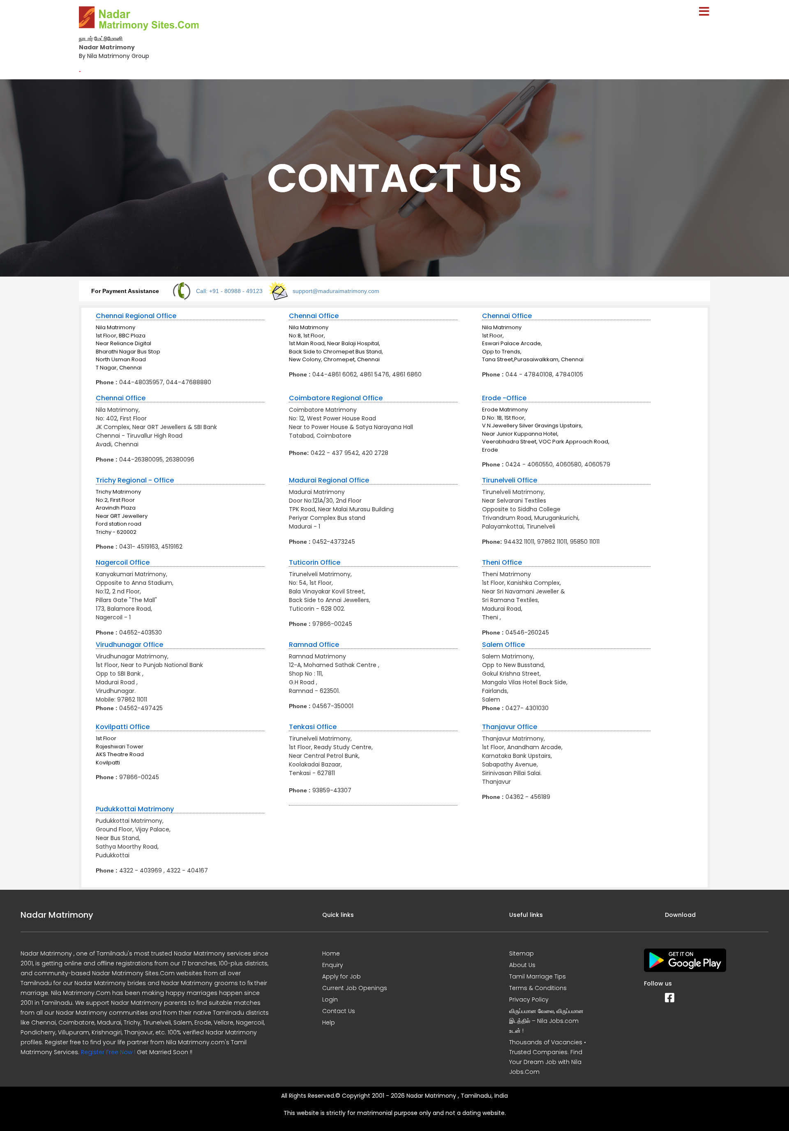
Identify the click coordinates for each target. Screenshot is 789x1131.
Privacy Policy (529, 999)
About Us (522, 965)
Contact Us (338, 1011)
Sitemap (521, 953)
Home (331, 953)
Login (330, 999)
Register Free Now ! (108, 1052)
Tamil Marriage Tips (537, 976)
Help (328, 1022)
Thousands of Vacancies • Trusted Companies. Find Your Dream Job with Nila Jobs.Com (547, 1057)
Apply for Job (341, 976)
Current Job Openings (354, 988)
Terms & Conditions (538, 988)
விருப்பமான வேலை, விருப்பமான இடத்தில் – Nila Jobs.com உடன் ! (546, 1021)
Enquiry (332, 965)
